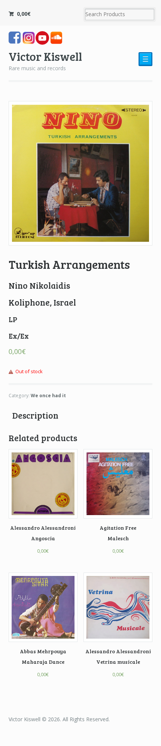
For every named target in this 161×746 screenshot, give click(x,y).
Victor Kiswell (45, 56)
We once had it (48, 395)
